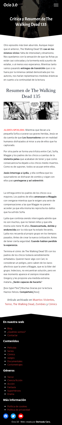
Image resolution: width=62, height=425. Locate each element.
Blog (9, 329)
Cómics (52, 304)
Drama (10, 394)
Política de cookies (17, 407)
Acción (11, 384)
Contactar (12, 335)
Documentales (14, 361)
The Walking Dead (23, 304)
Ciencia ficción (14, 380)
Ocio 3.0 (10, 5)
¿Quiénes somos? (16, 332)
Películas (11, 348)
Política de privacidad (18, 410)
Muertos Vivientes (43, 300)
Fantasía (11, 387)
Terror (8, 304)
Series (10, 351)
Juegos (11, 358)
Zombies (40, 304)
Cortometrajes (14, 365)
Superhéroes (14, 391)
